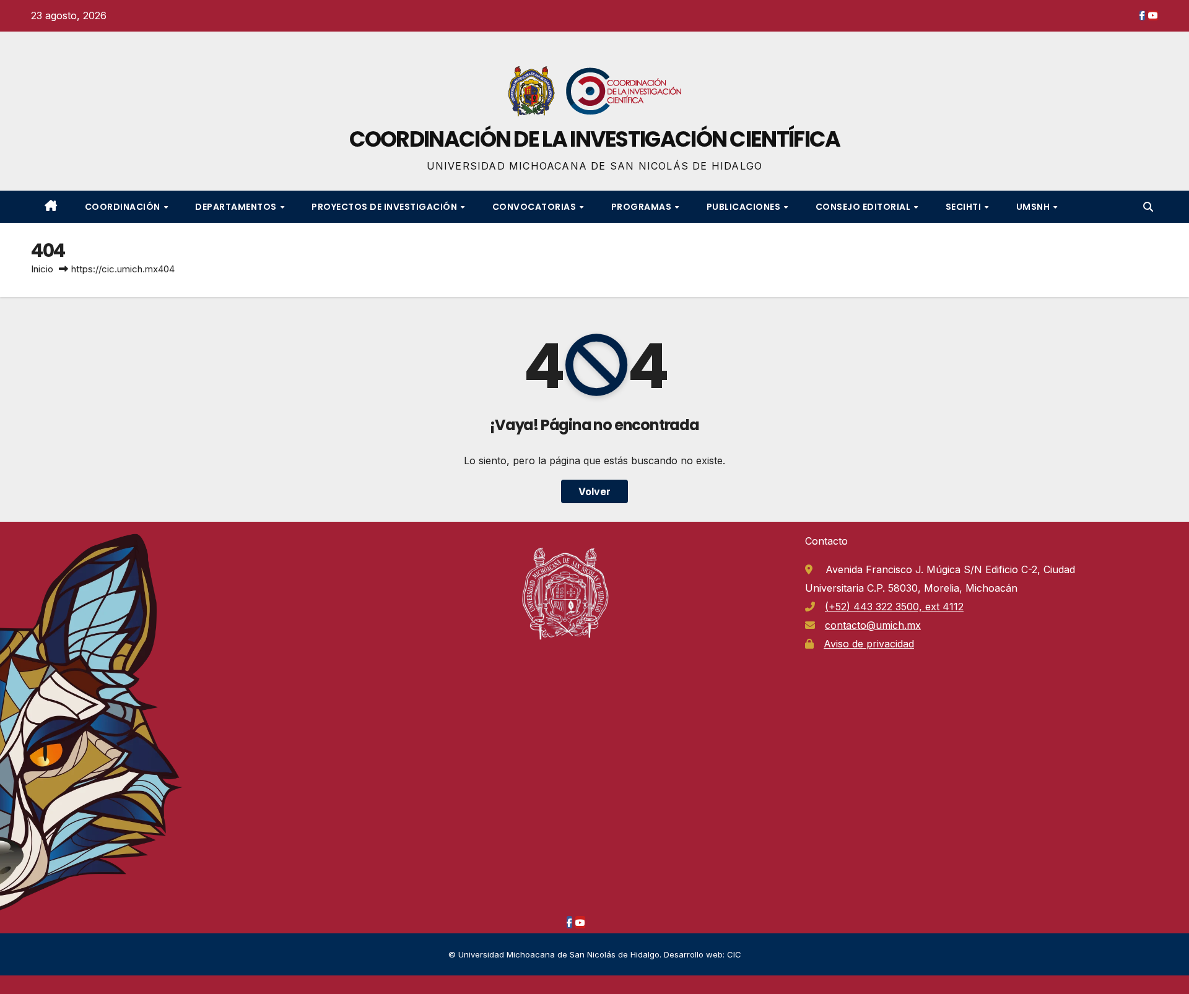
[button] (1148, 207)
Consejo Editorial (864, 207)
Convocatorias (535, 207)
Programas (642, 207)
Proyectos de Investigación (385, 207)
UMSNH (1034, 207)
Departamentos (237, 207)
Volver (594, 491)
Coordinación (124, 207)
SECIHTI (964, 207)
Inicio (42, 269)
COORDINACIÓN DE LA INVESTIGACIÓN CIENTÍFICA (594, 139)
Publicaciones (745, 207)
